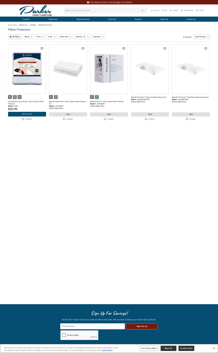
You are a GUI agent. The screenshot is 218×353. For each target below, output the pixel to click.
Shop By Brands (82, 19)
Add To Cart (27, 114)
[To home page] (35, 10)
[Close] (214, 348)
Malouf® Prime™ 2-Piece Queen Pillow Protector (107, 101)
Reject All (168, 348)
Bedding (33, 25)
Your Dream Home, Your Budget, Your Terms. (111, 2)
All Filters (16, 37)
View (68, 114)
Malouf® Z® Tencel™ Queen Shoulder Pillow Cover (148, 97)
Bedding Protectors (45, 25)
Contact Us (191, 19)
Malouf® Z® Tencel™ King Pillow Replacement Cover (190, 97)
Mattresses (53, 19)
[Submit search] (142, 10)
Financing (112, 19)
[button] (152, 10)
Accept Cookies (186, 348)
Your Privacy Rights (149, 348)
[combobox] (28, 36)
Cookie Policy (107, 350)
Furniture (26, 19)
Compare (28, 119)
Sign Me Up (142, 326)
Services (138, 19)
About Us (164, 19)
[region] (109, 348)
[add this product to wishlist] (42, 49)
